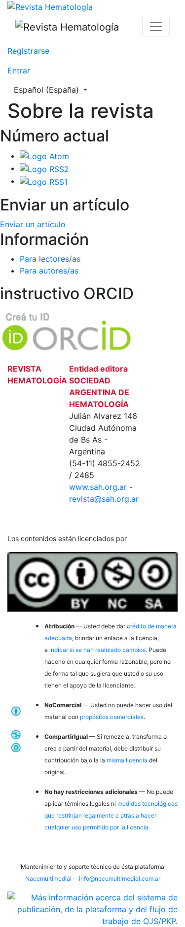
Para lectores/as (50, 259)
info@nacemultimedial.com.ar (119, 878)
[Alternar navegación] (156, 26)
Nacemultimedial (48, 878)
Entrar (18, 70)
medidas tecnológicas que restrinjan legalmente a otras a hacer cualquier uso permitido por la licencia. (111, 815)
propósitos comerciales (112, 717)
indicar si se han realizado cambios (97, 649)
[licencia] (92, 580)
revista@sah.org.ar (104, 499)
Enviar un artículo (33, 224)
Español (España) (53, 89)
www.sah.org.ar (99, 487)
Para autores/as (49, 270)
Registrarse (28, 51)
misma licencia (127, 760)
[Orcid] (67, 330)
